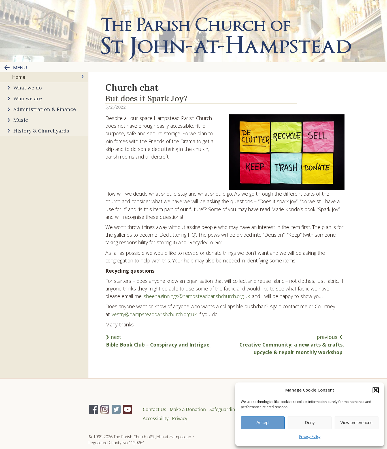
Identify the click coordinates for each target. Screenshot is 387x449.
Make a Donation (188, 409)
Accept (262, 422)
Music (20, 120)
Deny (310, 422)
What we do (27, 87)
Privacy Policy (309, 436)
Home (18, 77)
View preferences (356, 422)
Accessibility (156, 418)
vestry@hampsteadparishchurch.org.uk (154, 314)
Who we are (27, 98)
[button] (376, 390)
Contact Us (154, 409)
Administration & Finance (44, 109)
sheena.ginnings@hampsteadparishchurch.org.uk (197, 296)
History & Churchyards (41, 130)
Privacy (179, 418)
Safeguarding (223, 409)
